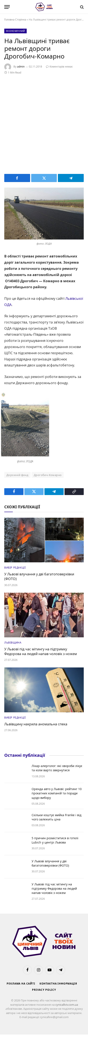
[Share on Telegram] (71, 178)
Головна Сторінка (15, 19)
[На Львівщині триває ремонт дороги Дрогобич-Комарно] (44, 214)
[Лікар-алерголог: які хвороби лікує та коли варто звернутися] (16, 771)
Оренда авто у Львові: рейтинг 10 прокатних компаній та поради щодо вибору (57, 793)
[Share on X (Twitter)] (44, 178)
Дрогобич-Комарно (48, 475)
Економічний (15, 30)
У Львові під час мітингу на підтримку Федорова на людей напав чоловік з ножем (40, 651)
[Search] (81, 7)
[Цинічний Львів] (44, 7)
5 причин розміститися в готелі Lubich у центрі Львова (55, 840)
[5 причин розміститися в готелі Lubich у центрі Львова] (16, 844)
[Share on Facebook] (17, 178)
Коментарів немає (61, 66)
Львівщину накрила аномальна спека (35, 724)
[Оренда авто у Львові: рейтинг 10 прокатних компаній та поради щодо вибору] (16, 794)
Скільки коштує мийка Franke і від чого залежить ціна (56, 817)
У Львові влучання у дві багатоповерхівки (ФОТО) (39, 576)
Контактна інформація (58, 983)
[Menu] (7, 7)
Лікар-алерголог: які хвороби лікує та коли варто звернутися (57, 768)
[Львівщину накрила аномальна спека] (44, 689)
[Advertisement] (44, 123)
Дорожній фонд (17, 475)
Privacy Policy (44, 990)
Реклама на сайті (21, 983)
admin (21, 66)
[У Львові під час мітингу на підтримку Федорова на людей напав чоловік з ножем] (44, 615)
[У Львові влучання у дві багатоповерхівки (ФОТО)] (44, 540)
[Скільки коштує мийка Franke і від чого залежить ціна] (16, 821)
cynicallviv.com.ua (66, 1005)
